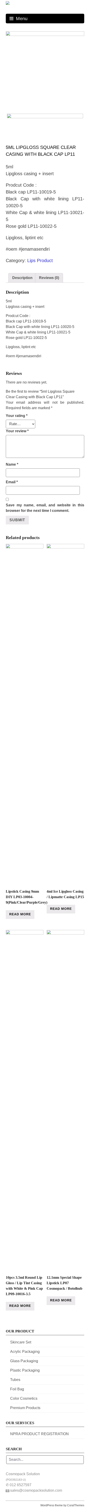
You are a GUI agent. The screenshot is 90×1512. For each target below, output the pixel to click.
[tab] (22, 278)
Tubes (15, 1380)
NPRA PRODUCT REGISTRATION (39, 1434)
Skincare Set (20, 1342)
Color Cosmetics (23, 1398)
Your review (17, 431)
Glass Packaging (24, 1361)
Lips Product (40, 260)
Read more (20, 914)
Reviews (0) (49, 278)
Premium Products (25, 1408)
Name (12, 464)
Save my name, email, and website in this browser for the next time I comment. (45, 508)
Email (12, 482)
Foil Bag (17, 1389)
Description (22, 278)
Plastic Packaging (25, 1370)
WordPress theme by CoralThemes (62, 1505)
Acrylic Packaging (25, 1352)
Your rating (16, 416)
